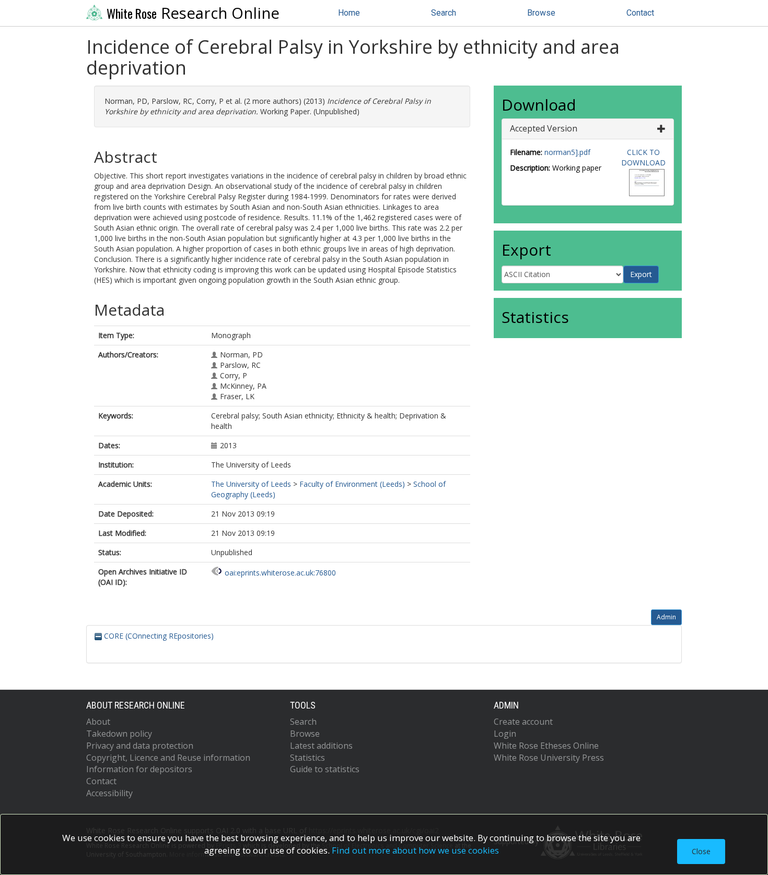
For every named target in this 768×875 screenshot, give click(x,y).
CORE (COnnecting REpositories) (158, 636)
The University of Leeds (251, 484)
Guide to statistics (324, 769)
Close (701, 851)
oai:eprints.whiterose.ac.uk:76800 (280, 573)
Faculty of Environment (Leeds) (352, 484)
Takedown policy (119, 733)
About (98, 721)
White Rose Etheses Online (546, 745)
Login (505, 733)
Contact (640, 13)
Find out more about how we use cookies (415, 850)
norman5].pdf (567, 152)
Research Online (193, 13)
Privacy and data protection (139, 745)
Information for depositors (139, 769)
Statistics (307, 757)
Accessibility (109, 793)
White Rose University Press (549, 757)
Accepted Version (543, 128)
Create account (523, 721)
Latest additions (321, 745)
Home (349, 13)
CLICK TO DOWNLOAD (643, 157)
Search (443, 13)
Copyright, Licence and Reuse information (168, 757)
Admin (666, 617)
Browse (541, 13)
